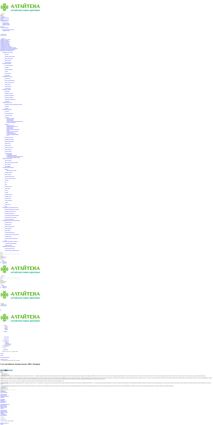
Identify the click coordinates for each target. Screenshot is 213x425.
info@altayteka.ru (6, 345)
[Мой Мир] (4, 370)
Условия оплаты (6, 22)
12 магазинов (5, 349)
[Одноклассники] (2, 370)
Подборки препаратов (4, 396)
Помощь (2, 408)
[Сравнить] (1, 368)
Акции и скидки (3, 395)
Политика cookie (3, 407)
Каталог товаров (3, 394)
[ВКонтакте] (1, 370)
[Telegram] (12, 370)
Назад (6, 326)
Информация (2, 402)
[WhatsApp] (9, 370)
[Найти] (1, 259)
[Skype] (10, 370)
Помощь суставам (6, 30)
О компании (2, 399)
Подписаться (3, 391)
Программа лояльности (4, 404)
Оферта (1, 424)
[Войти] (0, 308)
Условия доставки (6, 23)
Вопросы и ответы (6, 24)
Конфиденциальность (4, 423)
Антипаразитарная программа (8, 29)
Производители (3, 401)
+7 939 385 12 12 (3, 34)
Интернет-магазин (3, 392)
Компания (2, 397)
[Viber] (7, 370)
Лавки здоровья (3, 405)
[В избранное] (0, 366)
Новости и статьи (3, 406)
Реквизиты (2, 400)
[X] (5, 370)
